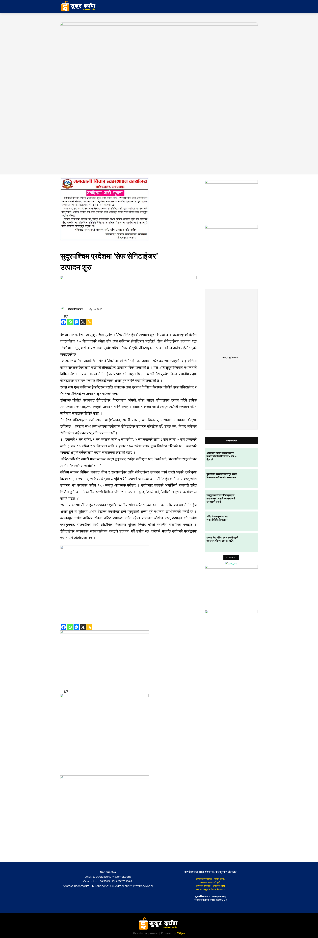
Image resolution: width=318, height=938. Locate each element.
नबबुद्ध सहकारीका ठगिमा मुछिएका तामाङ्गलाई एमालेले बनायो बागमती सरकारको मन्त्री (221, 498)
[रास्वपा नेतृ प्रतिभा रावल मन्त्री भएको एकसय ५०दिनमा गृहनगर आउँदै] (248, 542)
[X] (83, 322)
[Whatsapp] (70, 322)
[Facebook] (63, 322)
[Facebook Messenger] (76, 322)
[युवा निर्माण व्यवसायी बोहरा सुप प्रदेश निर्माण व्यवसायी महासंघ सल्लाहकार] (248, 479)
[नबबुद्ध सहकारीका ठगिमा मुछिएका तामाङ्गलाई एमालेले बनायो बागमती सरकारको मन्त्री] (248, 500)
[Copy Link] (89, 322)
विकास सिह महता (75, 309)
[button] (232, 7)
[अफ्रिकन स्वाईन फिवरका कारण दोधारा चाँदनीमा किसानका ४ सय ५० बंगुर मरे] (248, 458)
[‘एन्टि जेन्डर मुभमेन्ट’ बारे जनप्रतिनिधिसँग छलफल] (248, 521)
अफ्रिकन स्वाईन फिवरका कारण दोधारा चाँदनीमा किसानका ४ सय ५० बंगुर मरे (222, 456)
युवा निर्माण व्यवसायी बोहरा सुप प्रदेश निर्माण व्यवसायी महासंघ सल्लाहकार (222, 475)
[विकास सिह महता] (64, 309)
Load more (230, 557)
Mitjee (181, 933)
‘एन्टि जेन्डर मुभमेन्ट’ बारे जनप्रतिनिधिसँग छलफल (217, 518)
